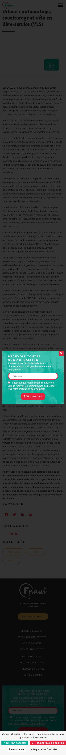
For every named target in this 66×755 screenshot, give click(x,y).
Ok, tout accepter (15, 743)
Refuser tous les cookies (49, 743)
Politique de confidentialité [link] (43, 749)
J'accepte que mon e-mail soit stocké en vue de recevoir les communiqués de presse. (31, 385)
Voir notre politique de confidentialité (26, 389)
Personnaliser (17, 749)
